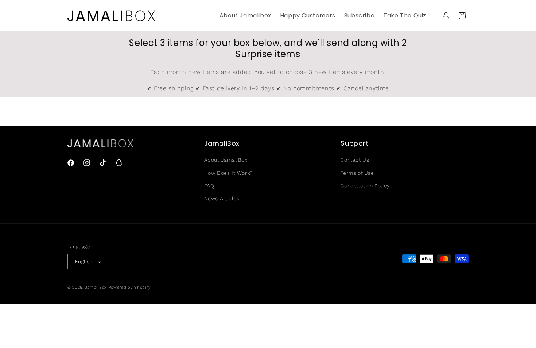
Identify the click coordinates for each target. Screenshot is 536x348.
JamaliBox (96, 287)
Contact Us (355, 160)
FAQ (209, 186)
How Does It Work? (228, 173)
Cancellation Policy (365, 186)
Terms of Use (357, 173)
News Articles (222, 198)
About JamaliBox (226, 160)
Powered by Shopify (130, 287)
